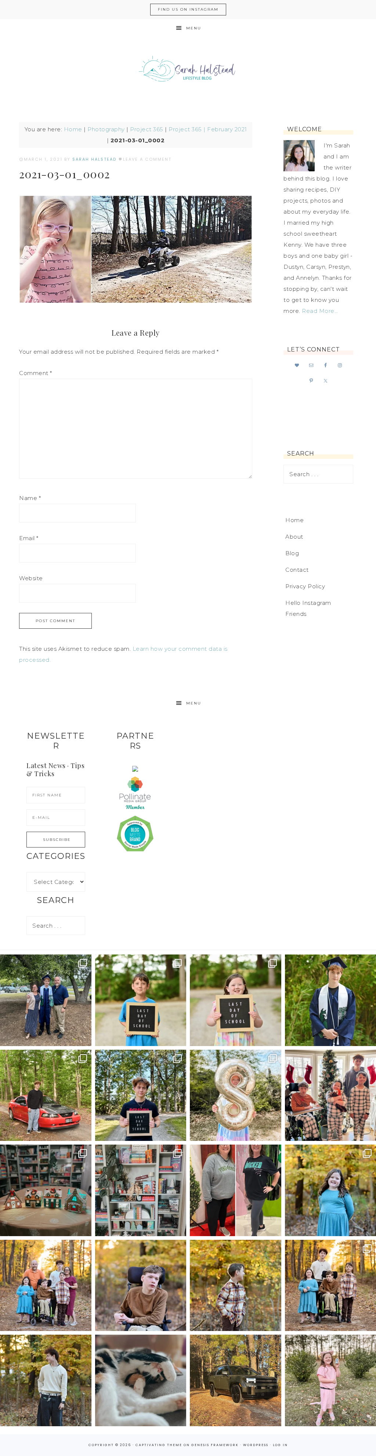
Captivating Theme (158, 1445)
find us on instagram (188, 9)
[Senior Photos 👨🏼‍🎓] (45, 1095)
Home (73, 129)
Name (30, 498)
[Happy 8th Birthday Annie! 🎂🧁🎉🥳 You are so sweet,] (235, 1095)
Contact (297, 569)
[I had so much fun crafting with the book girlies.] (45, 1190)
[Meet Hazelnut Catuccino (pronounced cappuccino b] (141, 1380)
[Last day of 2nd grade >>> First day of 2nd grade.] (235, 1000)
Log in (280, 1445)
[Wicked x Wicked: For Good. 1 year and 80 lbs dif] (235, 1190)
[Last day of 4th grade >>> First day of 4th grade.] (141, 1000)
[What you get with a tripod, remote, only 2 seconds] (45, 1285)
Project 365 (146, 129)
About (294, 536)
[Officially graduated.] (45, 1000)
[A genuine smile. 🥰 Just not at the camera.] (235, 1285)
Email (29, 538)
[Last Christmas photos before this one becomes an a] (45, 1380)
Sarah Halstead (188, 70)
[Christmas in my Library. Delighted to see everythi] (141, 1190)
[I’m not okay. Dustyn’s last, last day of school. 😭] (141, 1095)
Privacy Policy (305, 586)
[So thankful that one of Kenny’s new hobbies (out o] (235, 1380)
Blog (292, 553)
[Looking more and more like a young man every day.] (141, 1285)
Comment (35, 373)
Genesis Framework (215, 1445)
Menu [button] (193, 28)
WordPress (255, 1445)
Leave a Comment (147, 159)
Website (31, 578)
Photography (106, 129)
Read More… (320, 310)
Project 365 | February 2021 (208, 129)
